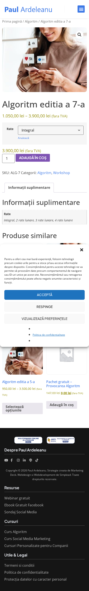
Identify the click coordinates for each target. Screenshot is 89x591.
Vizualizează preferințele (44, 318)
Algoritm (31, 21)
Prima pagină (12, 21)
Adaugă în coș (32, 157)
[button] (82, 250)
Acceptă (44, 295)
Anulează (23, 138)
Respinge (45, 307)
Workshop (61, 172)
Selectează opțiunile (15, 408)
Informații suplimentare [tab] (29, 187)
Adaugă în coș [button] (62, 404)
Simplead (65, 475)
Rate (10, 128)
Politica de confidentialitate (49, 335)
